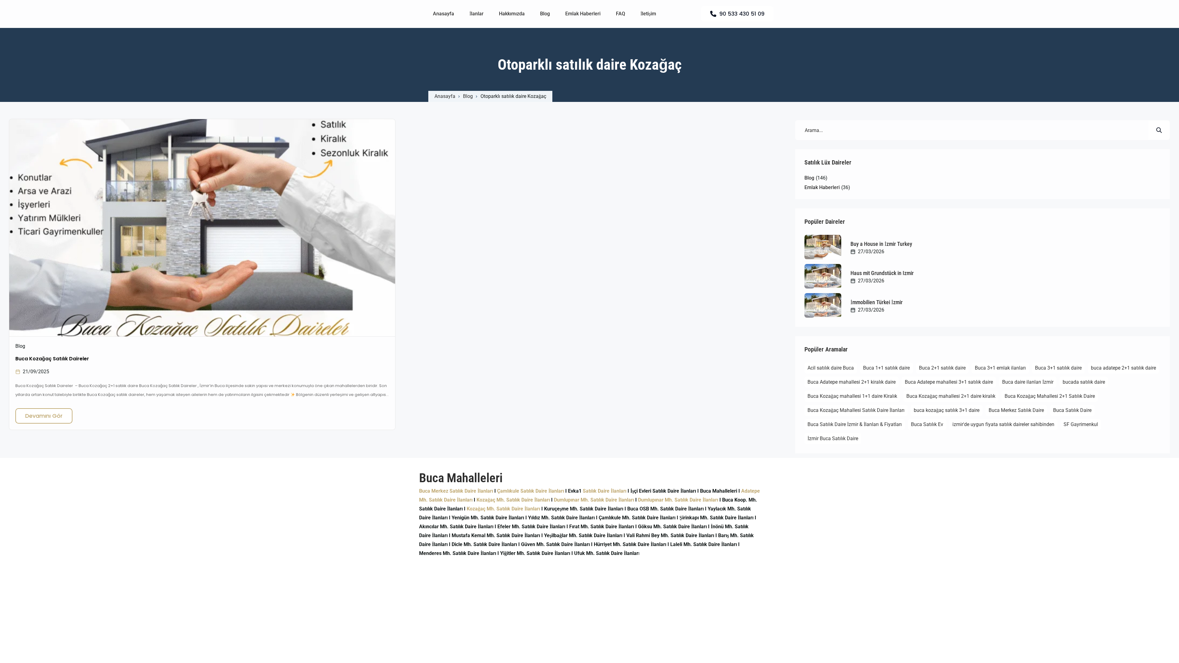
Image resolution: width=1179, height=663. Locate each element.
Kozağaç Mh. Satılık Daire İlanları (513, 500)
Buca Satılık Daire (1072, 410)
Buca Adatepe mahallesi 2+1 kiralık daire (851, 382)
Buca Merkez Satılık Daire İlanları (456, 491)
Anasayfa (443, 14)
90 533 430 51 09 (742, 13)
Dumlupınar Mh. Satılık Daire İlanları (594, 500)
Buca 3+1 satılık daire (1058, 368)
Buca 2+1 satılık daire (942, 368)
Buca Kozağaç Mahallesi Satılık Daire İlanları (856, 410)
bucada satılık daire (1084, 382)
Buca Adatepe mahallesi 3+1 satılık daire (949, 382)
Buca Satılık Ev (927, 424)
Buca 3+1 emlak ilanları (1000, 368)
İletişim (648, 14)
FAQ (620, 14)
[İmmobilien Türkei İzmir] (822, 305)
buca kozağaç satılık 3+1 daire (946, 410)
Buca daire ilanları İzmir (1027, 382)
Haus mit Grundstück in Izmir (882, 273)
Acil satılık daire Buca (830, 368)
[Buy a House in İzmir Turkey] (822, 247)
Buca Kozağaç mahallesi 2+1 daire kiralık (950, 396)
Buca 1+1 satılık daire (886, 368)
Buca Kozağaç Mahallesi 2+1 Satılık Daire (1050, 396)
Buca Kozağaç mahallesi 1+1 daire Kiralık (852, 396)
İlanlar (476, 14)
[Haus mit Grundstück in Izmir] (822, 276)
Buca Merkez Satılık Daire (1016, 410)
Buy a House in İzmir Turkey (881, 244)
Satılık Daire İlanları (604, 491)
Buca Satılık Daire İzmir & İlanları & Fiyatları (854, 424)
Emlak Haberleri (583, 14)
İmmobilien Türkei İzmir (876, 302)
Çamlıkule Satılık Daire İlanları (530, 491)
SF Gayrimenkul (1081, 424)
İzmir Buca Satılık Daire (832, 438)
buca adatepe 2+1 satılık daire (1123, 368)
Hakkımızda (512, 14)
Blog (545, 14)
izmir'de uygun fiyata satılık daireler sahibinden (1003, 424)
